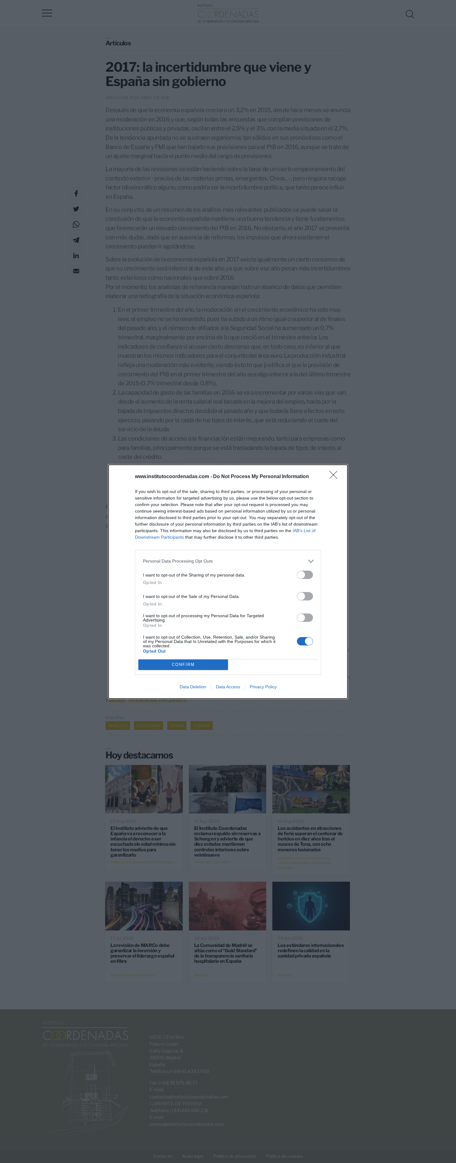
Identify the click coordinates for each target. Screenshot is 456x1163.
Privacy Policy (263, 686)
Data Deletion (193, 686)
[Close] (335, 477)
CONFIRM (183, 664)
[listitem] (228, 561)
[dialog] (228, 582)
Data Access (228, 686)
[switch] (305, 575)
